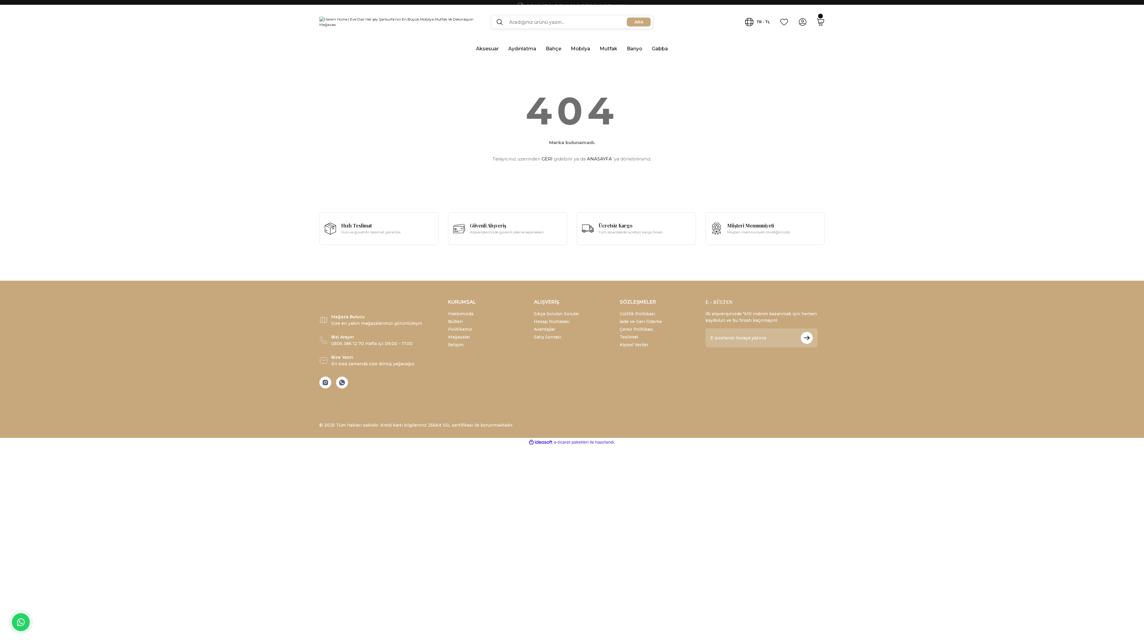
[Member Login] (802, 22)
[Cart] (820, 22)
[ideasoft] (541, 442)
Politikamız (460, 329)
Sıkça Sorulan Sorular (556, 313)
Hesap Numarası (551, 321)
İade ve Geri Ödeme (641, 321)
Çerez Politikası (636, 329)
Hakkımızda (460, 313)
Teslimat (629, 337)
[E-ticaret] (571, 442)
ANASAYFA (599, 159)
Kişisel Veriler (634, 344)
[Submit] (807, 338)
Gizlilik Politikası (637, 313)
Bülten (455, 321)
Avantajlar (544, 329)
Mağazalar (459, 337)
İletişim (456, 344)
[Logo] (400, 22)
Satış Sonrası (547, 337)
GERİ (547, 159)
